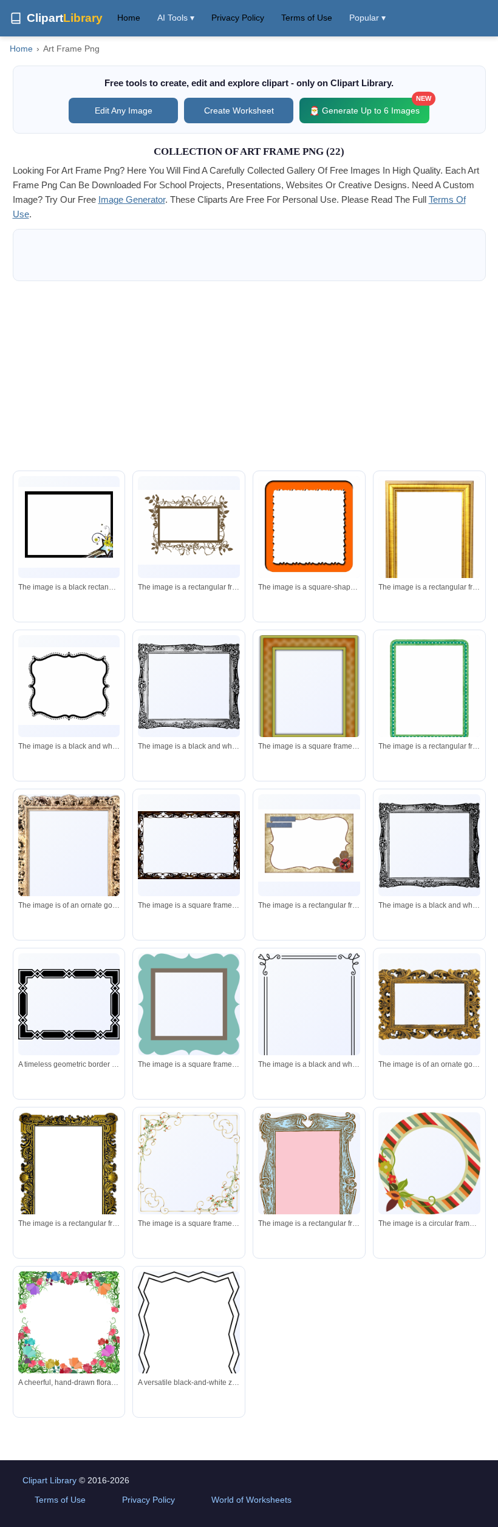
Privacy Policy (237, 17)
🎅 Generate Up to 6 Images (369, 106)
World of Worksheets (251, 1500)
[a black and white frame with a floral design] (309, 1015)
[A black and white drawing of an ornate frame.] (429, 845)
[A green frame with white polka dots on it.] (429, 690)
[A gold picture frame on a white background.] (429, 543)
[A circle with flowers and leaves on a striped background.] (429, 1163)
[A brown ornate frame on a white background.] (189, 845)
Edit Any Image (123, 110)
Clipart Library (49, 1480)
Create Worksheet (239, 110)
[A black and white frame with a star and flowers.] (69, 527)
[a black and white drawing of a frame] (189, 686)
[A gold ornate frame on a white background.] (69, 870)
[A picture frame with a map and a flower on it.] (309, 845)
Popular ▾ (367, 17)
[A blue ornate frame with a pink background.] (309, 1194)
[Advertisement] (249, 376)
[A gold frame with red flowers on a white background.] (189, 1163)
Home (128, 17)
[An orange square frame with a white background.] (309, 531)
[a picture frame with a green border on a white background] (309, 692)
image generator (131, 199)
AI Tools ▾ (175, 17)
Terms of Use (306, 17)
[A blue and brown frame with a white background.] (189, 1004)
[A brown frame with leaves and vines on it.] (189, 527)
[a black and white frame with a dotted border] (69, 686)
